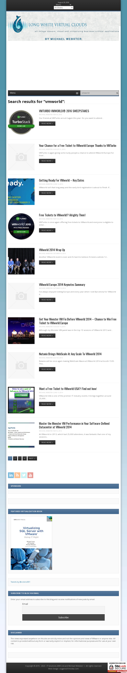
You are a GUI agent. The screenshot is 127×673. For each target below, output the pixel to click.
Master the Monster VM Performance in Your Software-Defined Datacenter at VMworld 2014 (74, 425)
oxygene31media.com (69, 669)
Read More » (47, 123)
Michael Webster (45, 115)
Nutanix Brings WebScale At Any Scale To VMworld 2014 (70, 354)
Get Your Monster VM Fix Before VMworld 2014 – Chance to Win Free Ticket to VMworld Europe (77, 321)
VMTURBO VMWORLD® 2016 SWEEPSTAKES (64, 111)
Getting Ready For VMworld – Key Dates (61, 180)
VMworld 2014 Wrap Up (52, 249)
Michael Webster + (76, 666)
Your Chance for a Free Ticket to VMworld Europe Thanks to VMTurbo (77, 145)
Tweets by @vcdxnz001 (20, 582)
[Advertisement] (63, 66)
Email (25, 603)
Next (32, 458)
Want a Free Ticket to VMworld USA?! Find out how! (68, 388)
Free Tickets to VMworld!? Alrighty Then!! (62, 215)
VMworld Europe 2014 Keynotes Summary (62, 284)
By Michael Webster (63, 39)
